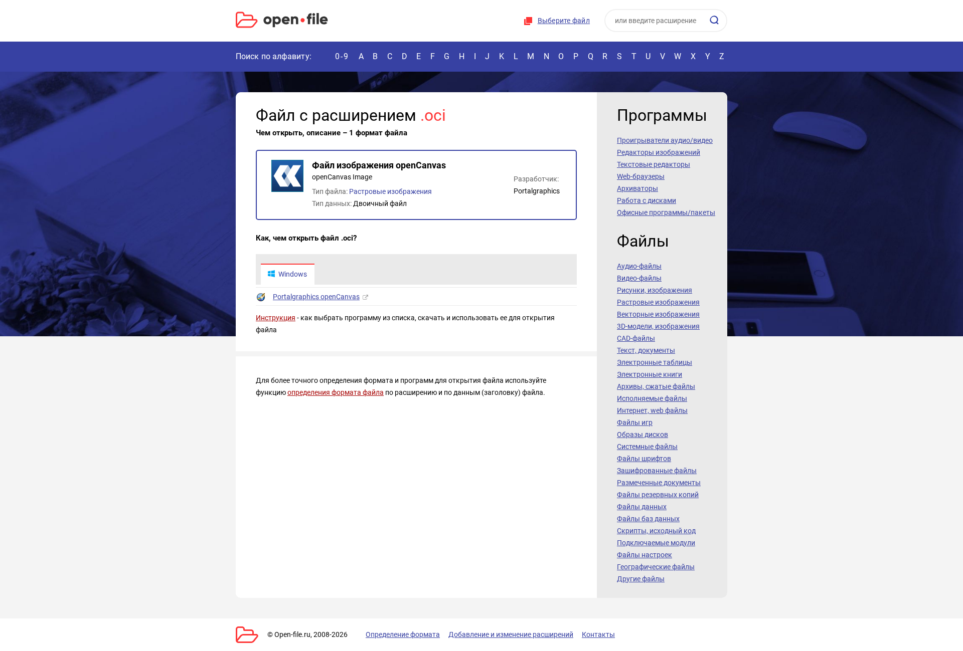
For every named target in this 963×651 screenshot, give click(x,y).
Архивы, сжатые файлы (656, 386)
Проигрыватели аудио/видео (665, 140)
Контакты (598, 634)
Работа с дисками (646, 200)
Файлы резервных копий (658, 495)
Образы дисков (642, 434)
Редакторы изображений (658, 152)
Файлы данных (642, 507)
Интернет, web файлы (652, 410)
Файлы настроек (644, 555)
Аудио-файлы (639, 266)
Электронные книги (649, 374)
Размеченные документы (659, 483)
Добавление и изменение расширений (510, 634)
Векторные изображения (658, 314)
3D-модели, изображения (658, 326)
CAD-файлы (636, 338)
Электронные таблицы (654, 362)
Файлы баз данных (648, 519)
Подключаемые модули (656, 543)
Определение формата (403, 634)
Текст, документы (646, 350)
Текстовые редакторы (653, 164)
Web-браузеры (641, 176)
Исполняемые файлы (652, 398)
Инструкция (275, 318)
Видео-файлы (639, 278)
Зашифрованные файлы (657, 471)
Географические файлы (656, 567)
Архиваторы (637, 188)
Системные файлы (647, 447)
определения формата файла (335, 392)
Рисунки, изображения (654, 290)
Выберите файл (564, 21)
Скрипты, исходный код (656, 531)
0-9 (342, 56)
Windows (292, 274)
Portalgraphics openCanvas (316, 297)
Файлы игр (635, 422)
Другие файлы (641, 579)
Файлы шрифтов (644, 459)
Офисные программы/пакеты (666, 212)
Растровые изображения (390, 191)
